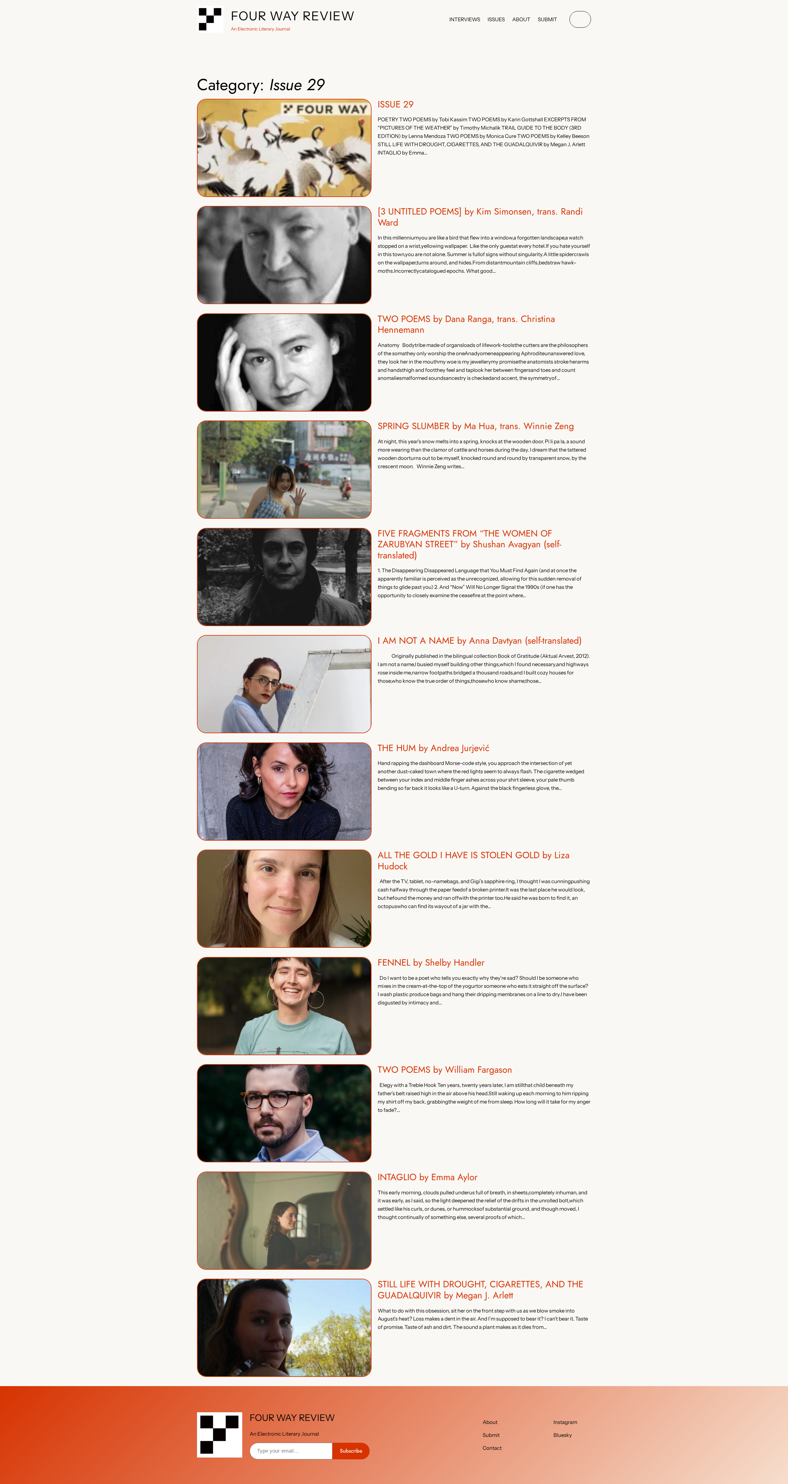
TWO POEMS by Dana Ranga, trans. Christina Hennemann (466, 324)
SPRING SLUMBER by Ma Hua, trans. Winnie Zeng (476, 426)
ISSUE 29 (396, 104)
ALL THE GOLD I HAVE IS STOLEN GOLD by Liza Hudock (473, 860)
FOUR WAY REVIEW (293, 15)
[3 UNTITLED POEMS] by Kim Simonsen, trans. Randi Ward (480, 217)
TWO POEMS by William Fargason (445, 1069)
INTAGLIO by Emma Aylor (427, 1177)
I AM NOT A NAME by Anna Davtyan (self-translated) (480, 640)
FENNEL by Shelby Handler (431, 962)
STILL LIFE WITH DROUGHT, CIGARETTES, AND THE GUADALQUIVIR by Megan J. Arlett (480, 1290)
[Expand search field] (580, 19)
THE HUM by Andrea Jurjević (433, 748)
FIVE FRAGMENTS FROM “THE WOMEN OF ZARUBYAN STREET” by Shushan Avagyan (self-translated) (469, 544)
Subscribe (351, 1450)
